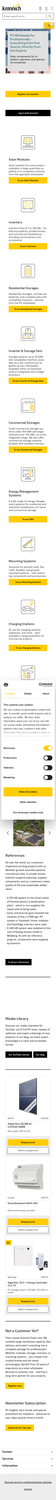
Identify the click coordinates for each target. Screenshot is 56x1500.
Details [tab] (28, 693)
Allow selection (28, 802)
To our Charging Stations (28, 647)
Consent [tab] (10, 693)
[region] (28, 832)
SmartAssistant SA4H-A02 (23, 1203)
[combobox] (24, 16)
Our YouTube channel (18, 1054)
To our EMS (28, 519)
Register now (15, 1385)
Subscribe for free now (19, 1427)
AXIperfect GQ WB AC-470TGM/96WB (20, 1125)
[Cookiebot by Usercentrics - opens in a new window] (39, 685)
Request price (28, 1142)
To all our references (18, 962)
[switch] (48, 757)
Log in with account (28, 113)
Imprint (28, 1489)
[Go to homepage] (11, 7)
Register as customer (28, 94)
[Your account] (46, 8)
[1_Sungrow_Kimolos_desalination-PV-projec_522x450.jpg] (28, 832)
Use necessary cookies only (28, 812)
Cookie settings (43, 1482)
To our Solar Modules (28, 180)
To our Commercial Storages (28, 449)
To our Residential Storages (28, 309)
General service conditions (19, 1482)
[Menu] (52, 8)
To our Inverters (28, 246)
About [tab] (45, 693)
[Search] (50, 16)
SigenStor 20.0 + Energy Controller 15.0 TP (27, 1284)
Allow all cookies (28, 791)
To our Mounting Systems (28, 582)
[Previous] (7, 833)
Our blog (40, 1054)
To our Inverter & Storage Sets (28, 380)
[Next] (49, 833)
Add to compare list (28, 1150)
